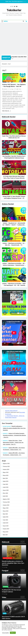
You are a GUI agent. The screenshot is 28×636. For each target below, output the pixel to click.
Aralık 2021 (5, 523)
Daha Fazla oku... (6, 111)
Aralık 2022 (5, 487)
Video (4, 613)
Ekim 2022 (5, 493)
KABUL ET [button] (13, 632)
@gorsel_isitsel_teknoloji (11, 410)
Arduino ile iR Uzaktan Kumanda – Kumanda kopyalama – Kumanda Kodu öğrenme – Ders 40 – (14, 435)
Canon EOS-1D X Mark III (9, 590)
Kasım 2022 (6, 490)
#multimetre (8, 414)
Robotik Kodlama (7, 558)
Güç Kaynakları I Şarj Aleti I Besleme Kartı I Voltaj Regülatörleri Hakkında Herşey (12, 1)
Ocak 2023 (5, 484)
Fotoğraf (5, 586)
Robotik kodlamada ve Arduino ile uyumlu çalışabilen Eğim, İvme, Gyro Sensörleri (14, 428)
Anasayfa (4, 64)
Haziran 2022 (6, 505)
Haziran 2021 (6, 528)
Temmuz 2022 (6, 502)
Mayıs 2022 (5, 508)
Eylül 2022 (5, 496)
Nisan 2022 (5, 511)
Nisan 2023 (5, 475)
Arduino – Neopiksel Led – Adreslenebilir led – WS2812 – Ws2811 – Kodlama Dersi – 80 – (14, 224)
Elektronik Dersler (13, 133)
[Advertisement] (14, 38)
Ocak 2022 (5, 520)
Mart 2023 (5, 478)
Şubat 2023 (5, 481)
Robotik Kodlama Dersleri (14, 220)
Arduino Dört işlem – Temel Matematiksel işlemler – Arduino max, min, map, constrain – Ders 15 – (13, 442)
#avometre (22, 412)
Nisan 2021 (5, 531)
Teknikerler (14, 10)
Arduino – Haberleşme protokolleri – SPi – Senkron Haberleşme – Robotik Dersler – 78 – (14, 265)
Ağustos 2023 (6, 463)
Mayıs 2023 (5, 472)
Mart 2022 (5, 514)
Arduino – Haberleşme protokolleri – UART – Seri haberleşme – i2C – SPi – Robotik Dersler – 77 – (14, 285)
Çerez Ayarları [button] (5, 632)
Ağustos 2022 (6, 499)
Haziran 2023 (6, 469)
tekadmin (6, 89)
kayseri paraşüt (7, 426)
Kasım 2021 (6, 526)
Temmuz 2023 (6, 466)
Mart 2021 (5, 534)
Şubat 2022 (5, 517)
